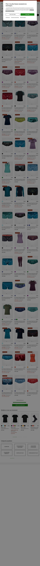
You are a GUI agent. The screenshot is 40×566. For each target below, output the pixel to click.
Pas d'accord (13, 14)
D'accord (27, 14)
